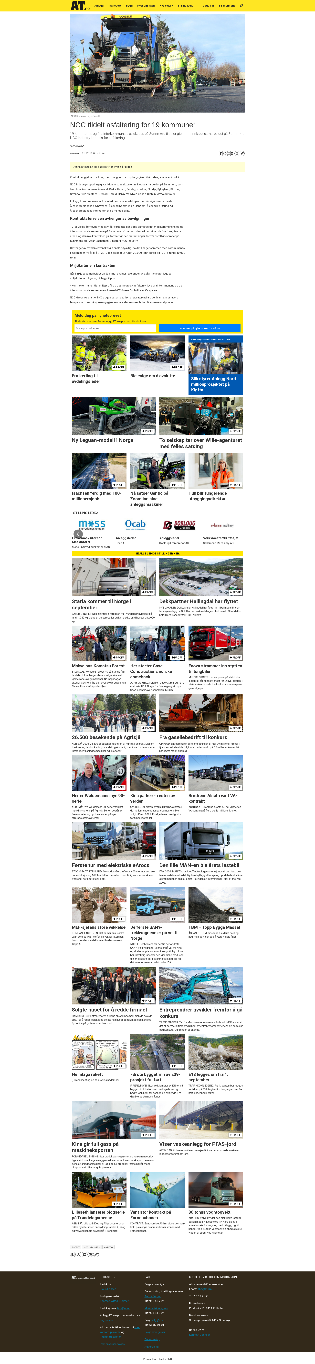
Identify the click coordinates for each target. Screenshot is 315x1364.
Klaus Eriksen (108, 1289)
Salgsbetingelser (155, 1332)
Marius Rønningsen (156, 1308)
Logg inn (208, 5)
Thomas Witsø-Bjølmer (114, 1301)
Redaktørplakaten (110, 1336)
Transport (114, 5)
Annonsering (152, 1339)
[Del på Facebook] (221, 153)
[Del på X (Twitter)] (226, 153)
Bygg (129, 5)
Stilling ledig (185, 5)
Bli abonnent (227, 5)
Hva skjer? (166, 5)
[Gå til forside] (80, 5)
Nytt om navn (146, 5)
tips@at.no (123, 1308)
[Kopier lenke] (242, 153)
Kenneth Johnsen (199, 1334)
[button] (78, 534)
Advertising (152, 1346)
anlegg (108, 1247)
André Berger (153, 1296)
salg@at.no (158, 1320)
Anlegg (99, 5)
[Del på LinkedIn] (231, 153)
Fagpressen (107, 1320)
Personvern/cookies (112, 1344)
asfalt (76, 1247)
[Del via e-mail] (236, 153)
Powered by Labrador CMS (157, 1359)
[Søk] (241, 5)
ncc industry (92, 1247)
